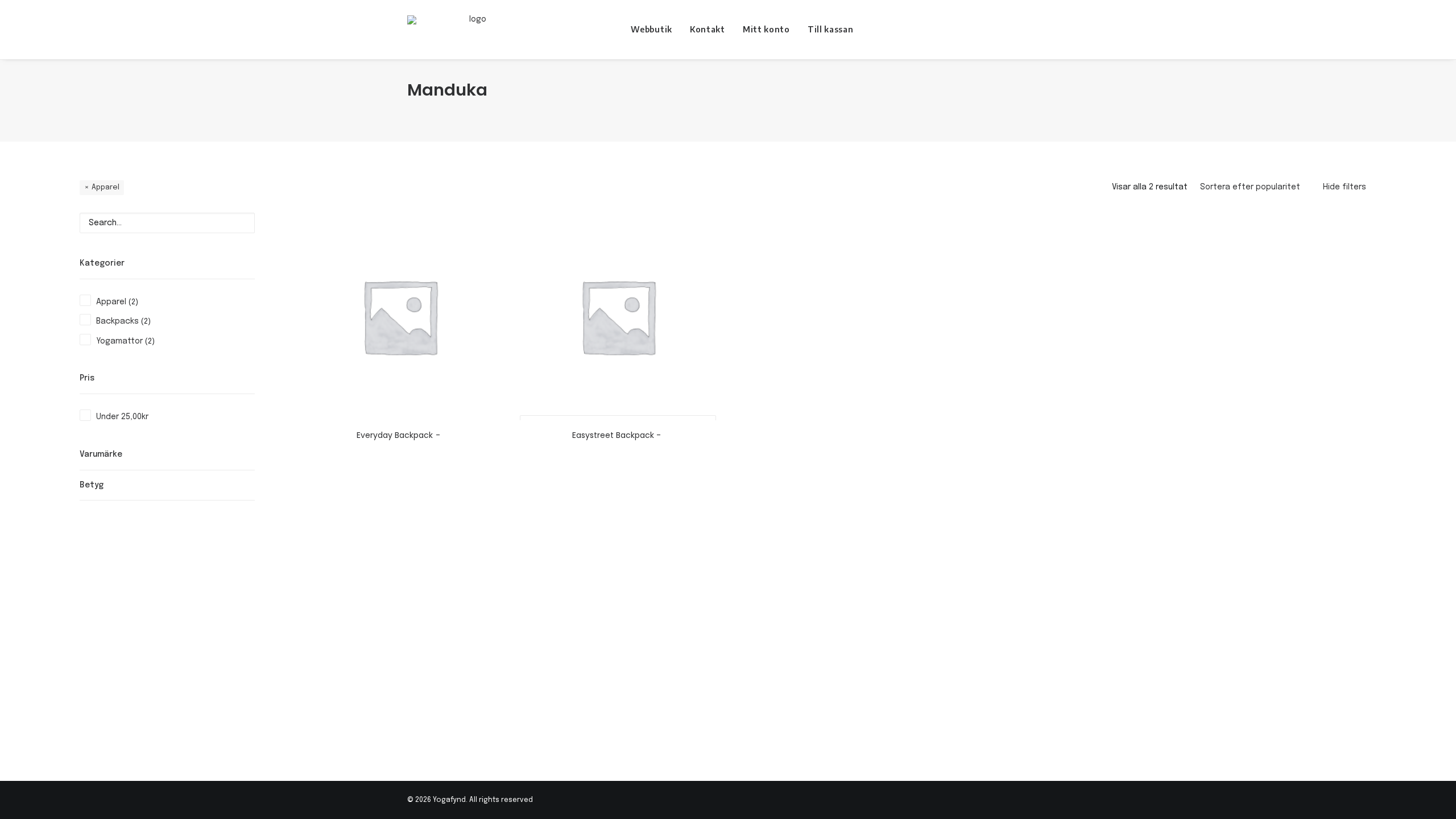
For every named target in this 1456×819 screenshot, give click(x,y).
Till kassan (831, 29)
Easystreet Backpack (613, 435)
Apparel (105, 187)
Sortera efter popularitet (1250, 187)
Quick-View (490, 225)
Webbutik (651, 29)
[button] (1024, 29)
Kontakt (707, 29)
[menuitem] (651, 29)
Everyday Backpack (395, 435)
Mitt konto (766, 29)
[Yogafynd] (473, 29)
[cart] (1040, 29)
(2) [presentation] (133, 302)
